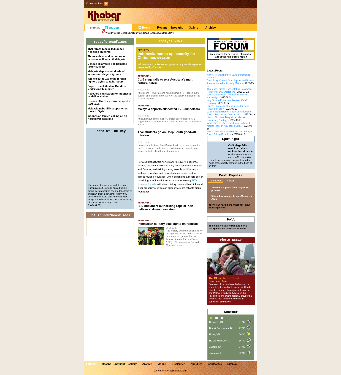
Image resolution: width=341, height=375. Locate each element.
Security (143, 50)
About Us (196, 364)
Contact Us (215, 364)
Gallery (193, 27)
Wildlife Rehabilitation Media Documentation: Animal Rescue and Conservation (230, 113)
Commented (215, 180)
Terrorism (144, 76)
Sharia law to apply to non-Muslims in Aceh (232, 197)
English (114, 27)
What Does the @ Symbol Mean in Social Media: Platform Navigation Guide (228, 124)
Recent (162, 27)
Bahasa (95, 27)
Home (146, 27)
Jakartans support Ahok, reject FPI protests (230, 189)
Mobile (162, 364)
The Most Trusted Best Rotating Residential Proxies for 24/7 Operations (229, 90)
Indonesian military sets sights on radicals (168, 223)
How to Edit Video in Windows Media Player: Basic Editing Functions (230, 133)
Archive (210, 27)
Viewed (230, 180)
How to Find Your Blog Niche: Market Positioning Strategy (226, 119)
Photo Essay (231, 240)
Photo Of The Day (110, 131)
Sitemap (232, 364)
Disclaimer (178, 364)
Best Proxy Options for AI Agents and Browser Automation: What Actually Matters (231, 82)
